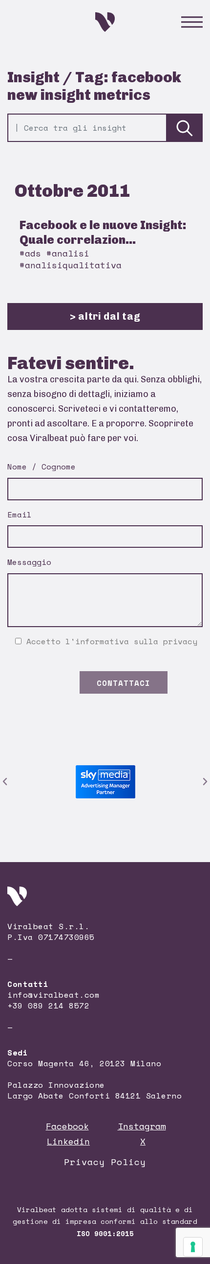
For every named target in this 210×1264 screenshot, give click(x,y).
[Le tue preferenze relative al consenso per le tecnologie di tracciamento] (193, 1247)
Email (19, 514)
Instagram (142, 1126)
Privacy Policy (105, 1161)
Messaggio (29, 562)
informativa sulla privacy (136, 641)
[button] (5, 782)
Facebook (67, 1126)
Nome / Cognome (41, 466)
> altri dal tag (105, 316)
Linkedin (68, 1141)
